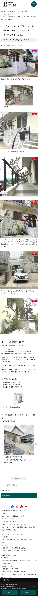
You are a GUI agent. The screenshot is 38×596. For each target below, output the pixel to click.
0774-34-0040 (9, 566)
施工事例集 (6, 495)
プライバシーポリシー (21, 586)
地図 (22, 516)
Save (35, 51)
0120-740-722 (9, 519)
